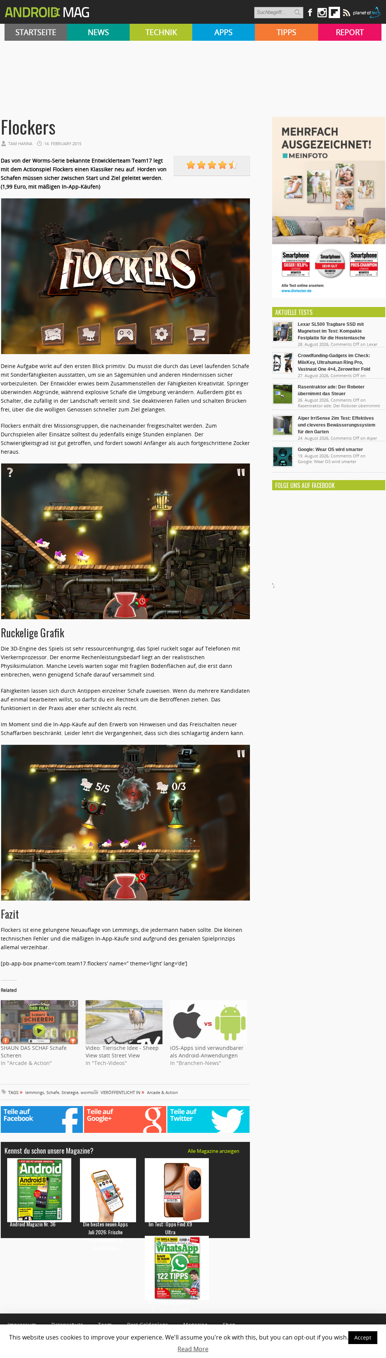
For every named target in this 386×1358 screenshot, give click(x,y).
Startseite (35, 32)
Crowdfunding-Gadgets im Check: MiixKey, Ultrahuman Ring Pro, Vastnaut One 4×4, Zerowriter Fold (334, 362)
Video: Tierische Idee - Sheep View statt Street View (122, 1051)
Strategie (69, 1092)
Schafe (52, 1092)
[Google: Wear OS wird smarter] (282, 465)
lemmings (34, 1092)
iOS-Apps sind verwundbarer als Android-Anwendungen (207, 1051)
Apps (223, 32)
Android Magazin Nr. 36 (32, 1224)
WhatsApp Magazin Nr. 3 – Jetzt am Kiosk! (170, 1306)
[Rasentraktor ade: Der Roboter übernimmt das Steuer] (282, 402)
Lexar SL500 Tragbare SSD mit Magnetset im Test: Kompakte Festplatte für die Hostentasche (331, 331)
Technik (161, 32)
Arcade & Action (162, 1092)
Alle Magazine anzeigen (213, 1151)
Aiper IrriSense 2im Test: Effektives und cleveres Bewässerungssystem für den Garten (336, 425)
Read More (193, 1349)
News (98, 32)
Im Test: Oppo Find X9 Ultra (170, 1228)
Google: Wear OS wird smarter (330, 449)
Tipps (286, 32)
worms (87, 1092)
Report (350, 32)
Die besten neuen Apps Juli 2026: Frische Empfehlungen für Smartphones (105, 1236)
